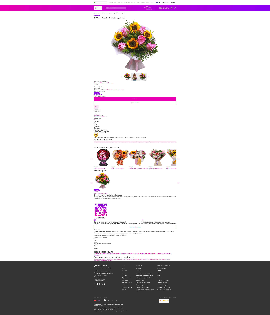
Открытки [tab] (100, 142)
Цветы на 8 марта (162, 282)
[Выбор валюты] (160, 2)
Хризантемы (117, 253)
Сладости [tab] (126, 142)
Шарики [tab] (106, 142)
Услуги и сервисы (127, 282)
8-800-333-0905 (99, 277)
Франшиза (125, 280)
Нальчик (163, 259)
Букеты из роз (97, 253)
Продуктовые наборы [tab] (171, 142)
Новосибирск (97, 259)
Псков (106, 259)
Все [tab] (95, 142)
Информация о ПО (127, 287)
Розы (158, 275)
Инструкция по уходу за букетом (145, 278)
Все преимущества (135, 227)
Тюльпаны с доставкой (145, 253)
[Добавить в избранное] (96, 107)
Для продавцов (129, 2)
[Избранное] (171, 8)
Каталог (99, 8)
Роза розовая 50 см (99, 117)
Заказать (135, 99)
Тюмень (134, 259)
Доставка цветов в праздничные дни (145, 290)
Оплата (118, 2)
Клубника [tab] (112, 142)
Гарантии (123, 2)
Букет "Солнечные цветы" (101, 191)
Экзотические (124, 253)
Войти (174, 2)
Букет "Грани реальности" (156, 167)
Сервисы (152, 2)
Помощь (147, 2)
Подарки (159, 278)
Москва (156, 259)
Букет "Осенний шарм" (117, 167)
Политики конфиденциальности (145, 273)
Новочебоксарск (141, 259)
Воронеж (109, 260)
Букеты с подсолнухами (158, 253)
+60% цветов (109, 83)
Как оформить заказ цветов (143, 282)
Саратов (130, 259)
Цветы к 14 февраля (162, 285)
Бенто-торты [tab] (119, 142)
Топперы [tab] (138, 142)
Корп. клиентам (136, 2)
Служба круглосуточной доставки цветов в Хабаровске (109, 304)
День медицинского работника (102, 243)
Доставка (114, 2)
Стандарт (96, 83)
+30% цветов (102, 83)
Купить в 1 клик (135, 103)
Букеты (159, 273)
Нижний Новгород (113, 259)
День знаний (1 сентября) (164, 289)
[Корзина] (175, 8)
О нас (110, 2)
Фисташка (96, 120)
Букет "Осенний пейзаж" (173, 167)
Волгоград (149, 259)
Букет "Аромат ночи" (99, 167)
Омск (153, 259)
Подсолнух (97, 115)
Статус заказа (166, 2)
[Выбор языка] (157, 2)
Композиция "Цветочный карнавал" (139, 167)
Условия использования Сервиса (145, 275)
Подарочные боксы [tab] (147, 142)
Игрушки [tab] (132, 142)
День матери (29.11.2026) (164, 287)
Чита (159, 259)
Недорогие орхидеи (133, 253)
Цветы (159, 270)
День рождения (161, 268)
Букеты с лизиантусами (107, 253)
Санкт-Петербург (123, 259)
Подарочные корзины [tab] (158, 142)
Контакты (143, 2)
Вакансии (124, 289)
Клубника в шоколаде (163, 280)
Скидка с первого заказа (142, 285)
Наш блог (124, 285)
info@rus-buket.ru (99, 280)
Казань (103, 259)
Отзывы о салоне (140, 280)
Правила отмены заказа (142, 287)
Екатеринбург (103, 260)
